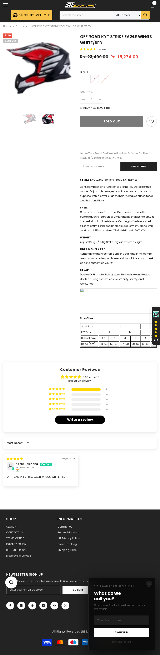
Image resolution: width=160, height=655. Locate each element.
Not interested (121, 641)
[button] (11, 582)
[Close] (149, 584)
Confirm (122, 632)
